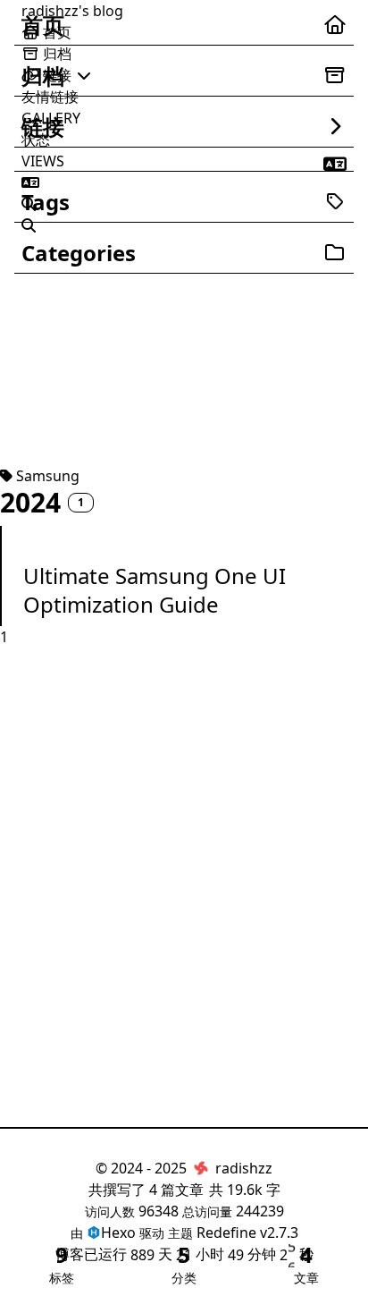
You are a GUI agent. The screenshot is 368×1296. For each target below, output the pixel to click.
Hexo (118, 1232)
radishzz (243, 1168)
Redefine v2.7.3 (247, 1232)
